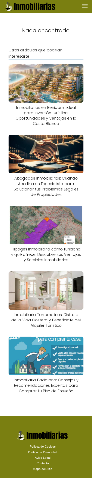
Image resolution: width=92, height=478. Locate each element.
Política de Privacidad (42, 452)
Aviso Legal (42, 457)
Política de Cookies (43, 446)
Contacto (43, 463)
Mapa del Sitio (42, 469)
